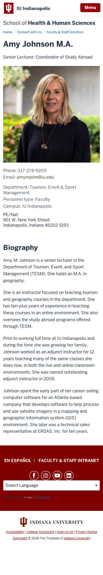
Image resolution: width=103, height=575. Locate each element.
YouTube (57, 475)
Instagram (45, 475)
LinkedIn (69, 475)
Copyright (20, 538)
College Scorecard (40, 532)
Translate (42, 497)
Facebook (34, 475)
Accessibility (15, 532)
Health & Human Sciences (49, 23)
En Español (17, 460)
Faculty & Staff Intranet (69, 460)
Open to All (65, 532)
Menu (90, 7)
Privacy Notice (86, 532)
